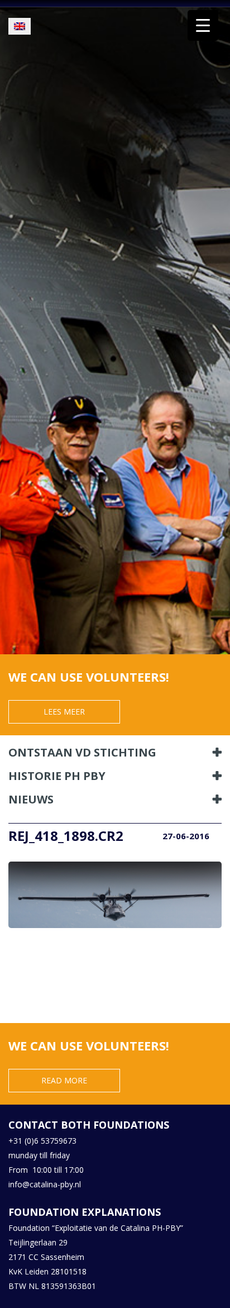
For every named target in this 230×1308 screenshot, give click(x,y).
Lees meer (64, 711)
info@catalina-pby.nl (44, 1184)
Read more (64, 1080)
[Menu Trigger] (203, 25)
